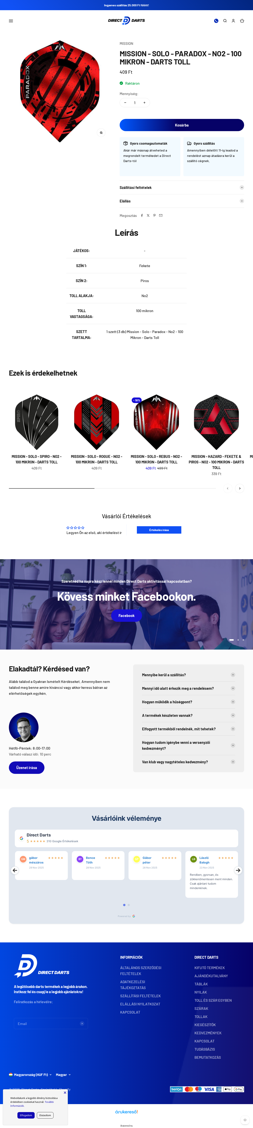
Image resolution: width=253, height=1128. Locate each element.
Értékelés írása (159, 530)
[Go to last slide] (15, 870)
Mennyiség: (129, 93)
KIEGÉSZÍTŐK (205, 1024)
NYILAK (200, 992)
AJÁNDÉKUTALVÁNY (211, 976)
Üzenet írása (26, 767)
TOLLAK (200, 1016)
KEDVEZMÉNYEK (208, 1033)
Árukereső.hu (126, 1126)
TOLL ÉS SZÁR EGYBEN (213, 1000)
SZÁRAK (201, 1008)
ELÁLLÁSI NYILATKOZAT (140, 1004)
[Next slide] (238, 870)
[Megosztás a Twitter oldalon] (148, 215)
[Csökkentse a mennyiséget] (125, 102)
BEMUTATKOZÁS (207, 1057)
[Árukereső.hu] (126, 1113)
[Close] (65, 1092)
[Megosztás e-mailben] (161, 215)
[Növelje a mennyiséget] (144, 102)
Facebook (127, 615)
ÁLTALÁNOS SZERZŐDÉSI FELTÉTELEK (140, 970)
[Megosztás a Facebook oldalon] (142, 215)
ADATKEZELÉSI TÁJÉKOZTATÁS (133, 984)
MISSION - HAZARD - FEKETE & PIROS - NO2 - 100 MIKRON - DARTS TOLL (216, 462)
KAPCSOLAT (130, 1012)
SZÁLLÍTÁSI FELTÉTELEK (140, 996)
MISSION (126, 43)
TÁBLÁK (201, 984)
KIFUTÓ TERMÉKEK (209, 967)
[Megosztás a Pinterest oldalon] (154, 215)
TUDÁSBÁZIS (204, 1049)
